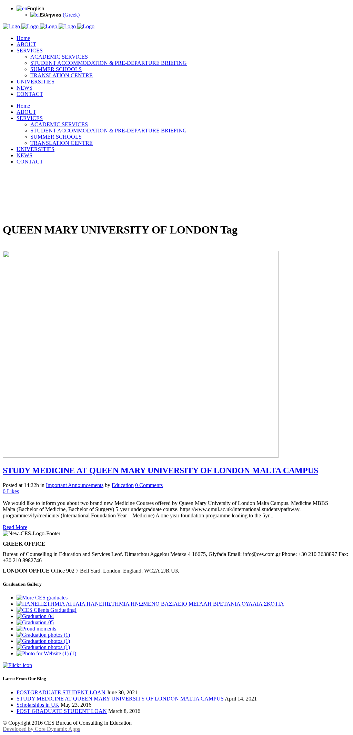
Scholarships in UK (38, 705)
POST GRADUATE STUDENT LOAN (62, 711)
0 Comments (149, 485)
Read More (15, 527)
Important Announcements (74, 485)
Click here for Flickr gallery (55, 665)
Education (123, 485)
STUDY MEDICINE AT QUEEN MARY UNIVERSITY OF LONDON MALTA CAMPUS (160, 470)
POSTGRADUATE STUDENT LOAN (61, 692)
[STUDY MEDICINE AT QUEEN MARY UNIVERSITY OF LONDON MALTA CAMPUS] (141, 456)
